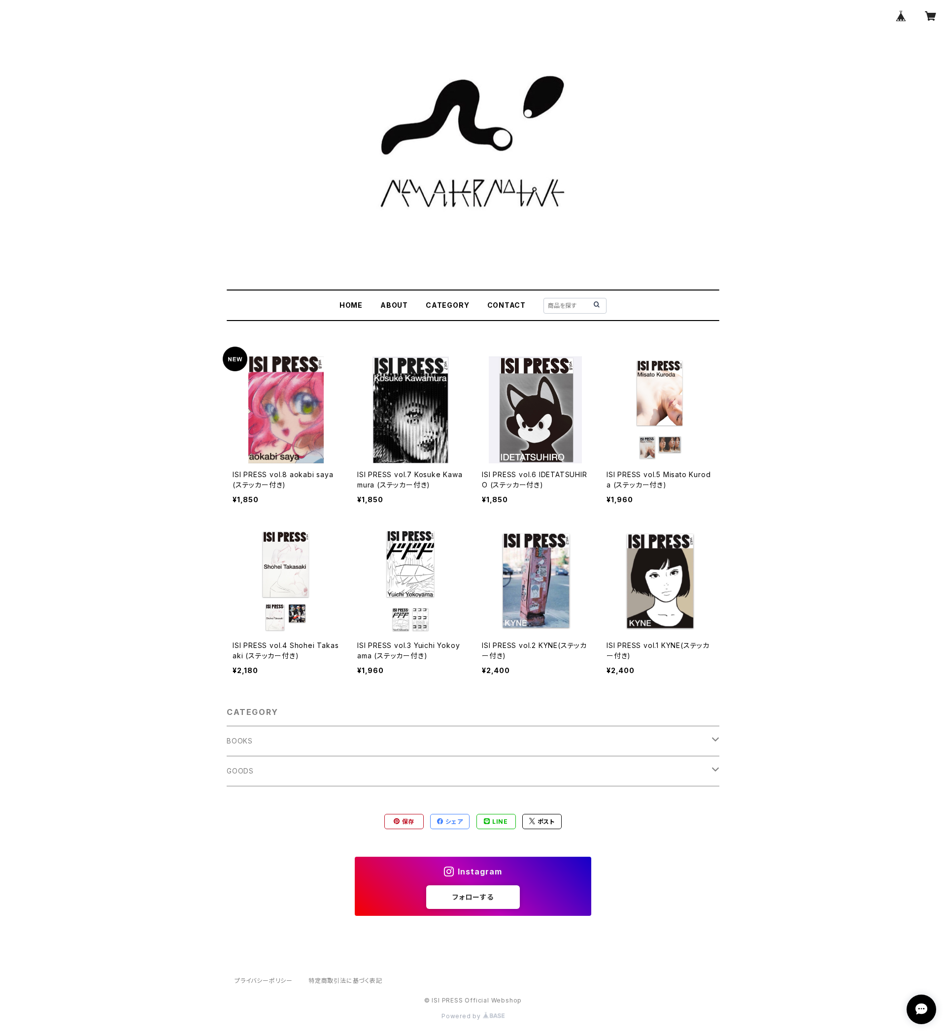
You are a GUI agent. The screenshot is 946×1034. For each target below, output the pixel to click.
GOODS (240, 771)
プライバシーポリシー (264, 980)
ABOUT (394, 305)
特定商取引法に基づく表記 (345, 980)
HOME (351, 305)
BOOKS (240, 741)
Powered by (462, 1016)
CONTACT (506, 305)
